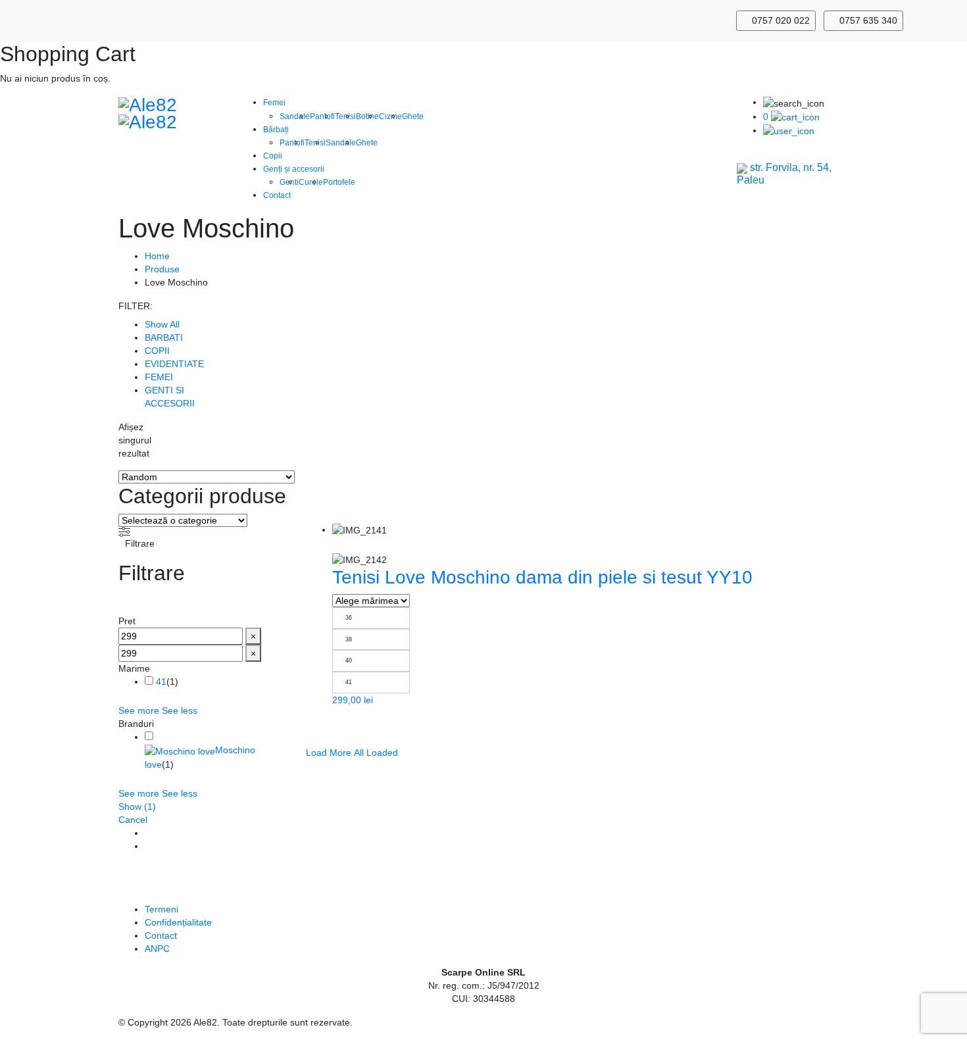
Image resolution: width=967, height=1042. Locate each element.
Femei (274, 102)
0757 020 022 (779, 20)
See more (138, 710)
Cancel (132, 819)
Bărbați (276, 129)
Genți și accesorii (293, 169)
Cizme (390, 116)
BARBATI (164, 337)
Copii (272, 156)
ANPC (157, 948)
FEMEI (159, 377)
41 (161, 681)
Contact (277, 195)
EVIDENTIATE (174, 364)
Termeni (161, 909)
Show (137, 806)
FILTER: (135, 306)
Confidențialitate (178, 922)
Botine (367, 116)
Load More (328, 752)
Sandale (295, 116)
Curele (311, 182)
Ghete (413, 116)
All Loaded (376, 752)
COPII (157, 350)
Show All (162, 324)
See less (179, 710)
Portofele (339, 182)
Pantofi (322, 116)
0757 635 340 (867, 20)
